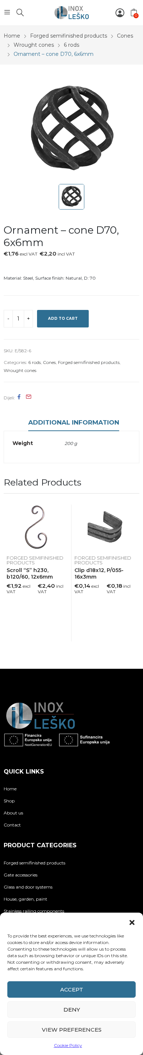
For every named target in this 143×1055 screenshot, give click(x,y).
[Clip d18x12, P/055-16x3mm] (105, 528)
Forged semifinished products (89, 362)
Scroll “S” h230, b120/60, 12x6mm (30, 573)
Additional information (73, 422)
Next (133, 572)
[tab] (74, 423)
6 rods (34, 362)
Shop (9, 800)
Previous (9, 572)
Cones (49, 362)
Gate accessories (20, 875)
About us (13, 813)
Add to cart (63, 318)
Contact (12, 825)
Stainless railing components (34, 911)
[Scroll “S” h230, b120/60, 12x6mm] (38, 528)
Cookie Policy (68, 1045)
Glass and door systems (28, 887)
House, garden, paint (25, 899)
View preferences (72, 1029)
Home (10, 788)
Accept (71, 989)
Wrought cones (20, 370)
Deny (71, 1009)
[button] (132, 921)
